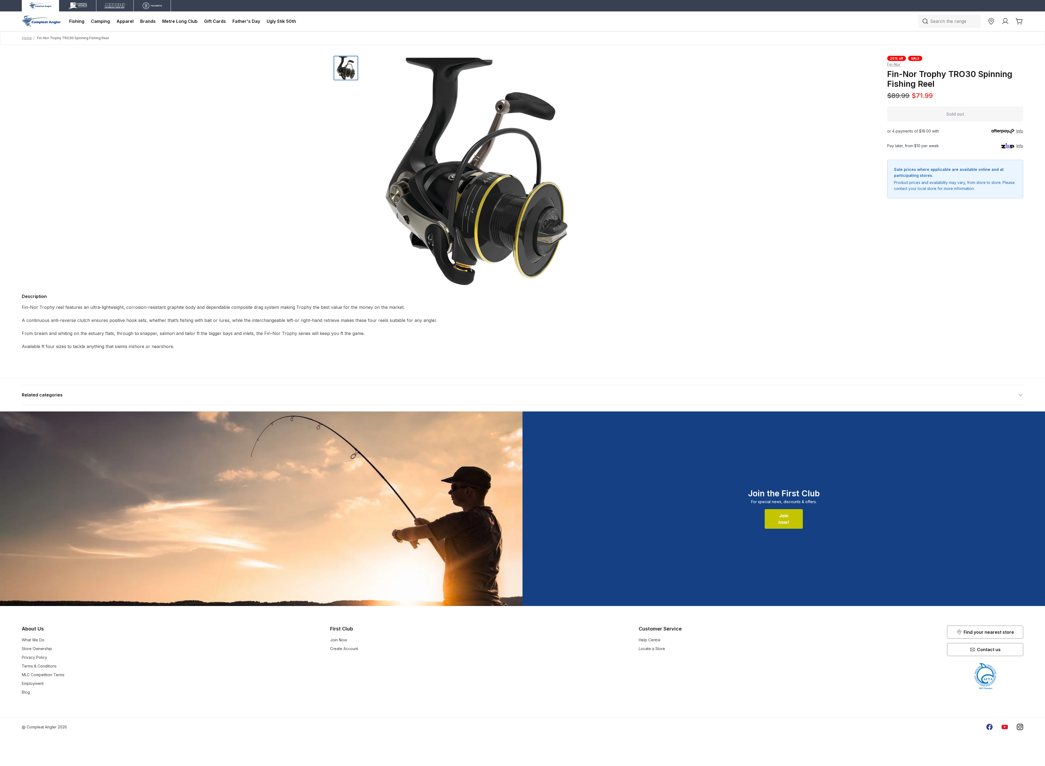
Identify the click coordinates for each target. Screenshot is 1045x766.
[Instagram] (1020, 727)
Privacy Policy (34, 657)
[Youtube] (1004, 727)
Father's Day (246, 21)
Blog (26, 692)
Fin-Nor (893, 64)
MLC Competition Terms (43, 674)
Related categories (42, 395)
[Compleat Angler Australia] (41, 21)
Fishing (76, 21)
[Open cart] (1019, 21)
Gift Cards (215, 21)
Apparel (125, 21)
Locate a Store (652, 648)
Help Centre (649, 640)
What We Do (33, 640)
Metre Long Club (180, 21)
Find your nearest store (989, 632)
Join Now (338, 640)
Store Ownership (37, 648)
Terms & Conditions (39, 666)
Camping (100, 21)
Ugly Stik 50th (281, 21)
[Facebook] (989, 727)
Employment (33, 683)
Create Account (344, 648)
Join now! (783, 519)
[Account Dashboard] (1005, 21)
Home (27, 38)
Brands (148, 21)
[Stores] (991, 21)
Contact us (989, 649)
